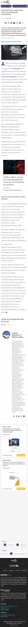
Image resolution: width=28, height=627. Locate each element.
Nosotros (5, 570)
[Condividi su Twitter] (8, 23)
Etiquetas (11, 570)
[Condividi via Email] (14, 23)
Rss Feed (17, 570)
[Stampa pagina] (20, 23)
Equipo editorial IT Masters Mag (10, 41)
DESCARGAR (21, 455)
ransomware (16, 69)
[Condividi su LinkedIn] (11, 23)
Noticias (9, 18)
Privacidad (24, 570)
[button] (1, 2)
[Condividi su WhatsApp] (22, 23)
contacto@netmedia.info (8, 615)
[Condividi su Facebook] (5, 23)
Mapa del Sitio (14, 625)
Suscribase (13, 565)
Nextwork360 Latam (6, 577)
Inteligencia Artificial (6, 6)
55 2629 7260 (4, 616)
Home (3, 18)
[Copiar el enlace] (17, 23)
